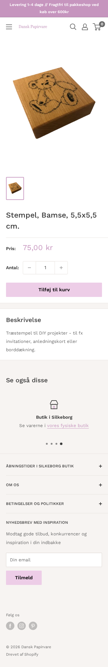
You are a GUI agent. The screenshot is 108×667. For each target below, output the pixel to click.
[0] (97, 26)
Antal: (12, 267)
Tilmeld (24, 577)
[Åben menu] (9, 26)
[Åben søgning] (73, 27)
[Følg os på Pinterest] (33, 626)
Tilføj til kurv (54, 289)
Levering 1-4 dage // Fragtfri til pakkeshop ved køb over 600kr (54, 8)
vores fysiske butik (68, 425)
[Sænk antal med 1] (29, 267)
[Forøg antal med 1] (61, 267)
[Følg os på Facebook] (10, 626)
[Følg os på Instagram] (21, 626)
